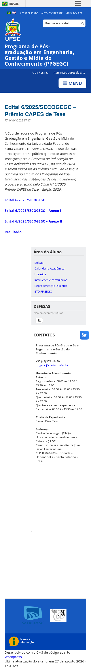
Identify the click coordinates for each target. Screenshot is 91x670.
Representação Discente (51, 286)
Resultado (13, 232)
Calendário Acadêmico (49, 268)
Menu (74, 83)
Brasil (14, 4)
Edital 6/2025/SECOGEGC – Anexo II (33, 221)
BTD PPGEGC (43, 291)
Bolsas (39, 263)
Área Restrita (40, 72)
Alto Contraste (52, 13)
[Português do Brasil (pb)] (9, 13)
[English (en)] (14, 13)
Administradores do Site (69, 72)
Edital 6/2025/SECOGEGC (25, 200)
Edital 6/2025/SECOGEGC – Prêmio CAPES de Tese (40, 110)
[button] (39, 320)
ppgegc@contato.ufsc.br (52, 365)
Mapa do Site (74, 13)
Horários (40, 274)
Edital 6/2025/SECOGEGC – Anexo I (33, 210)
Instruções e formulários (50, 280)
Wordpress (13, 656)
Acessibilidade (29, 13)
